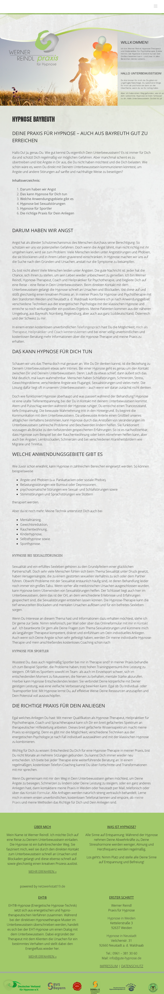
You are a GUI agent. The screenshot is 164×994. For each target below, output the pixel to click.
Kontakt (142, 623)
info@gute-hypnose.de (125, 958)
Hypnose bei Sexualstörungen (42, 203)
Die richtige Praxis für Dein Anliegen (47, 213)
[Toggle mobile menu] (156, 6)
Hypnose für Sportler (36, 208)
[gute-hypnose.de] (34, 48)
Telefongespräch (89, 327)
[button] (9, 985)
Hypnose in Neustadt (121, 936)
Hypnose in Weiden (121, 918)
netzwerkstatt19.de (51, 886)
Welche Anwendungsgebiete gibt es (47, 199)
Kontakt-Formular (38, 793)
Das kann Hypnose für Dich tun (43, 194)
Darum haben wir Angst (38, 189)
